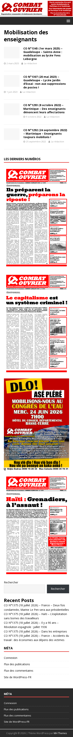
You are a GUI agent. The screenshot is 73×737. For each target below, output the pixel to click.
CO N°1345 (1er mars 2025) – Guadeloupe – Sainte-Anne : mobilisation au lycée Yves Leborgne (42, 54)
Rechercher (11, 582)
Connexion (10, 658)
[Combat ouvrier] (36, 14)
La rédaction (30, 63)
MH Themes (60, 733)
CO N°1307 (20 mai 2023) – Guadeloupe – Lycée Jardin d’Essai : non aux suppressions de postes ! (44, 82)
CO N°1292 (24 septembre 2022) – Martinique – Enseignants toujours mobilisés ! (45, 133)
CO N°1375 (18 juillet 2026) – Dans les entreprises (35, 631)
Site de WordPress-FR (17, 677)
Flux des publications (17, 664)
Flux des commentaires (18, 670)
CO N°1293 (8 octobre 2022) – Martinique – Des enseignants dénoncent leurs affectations (44, 108)
